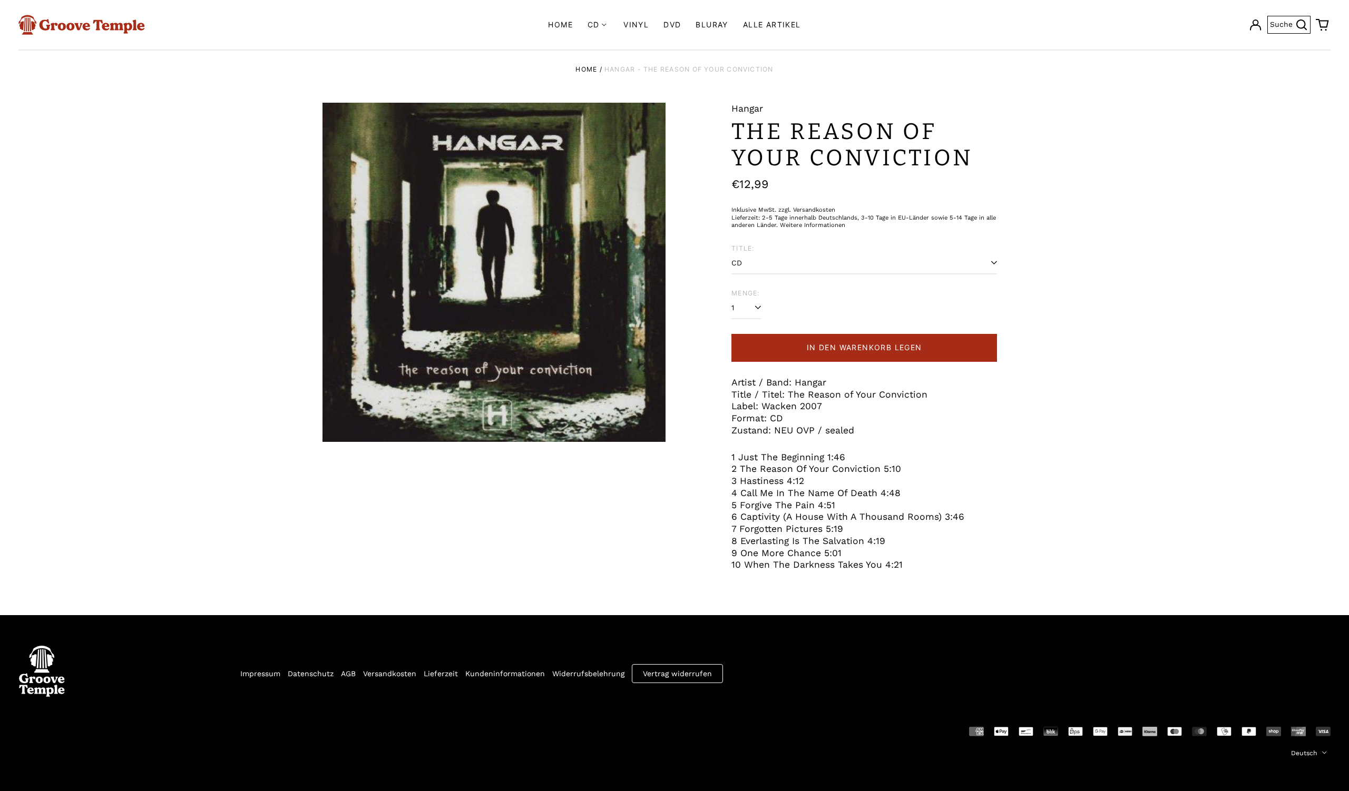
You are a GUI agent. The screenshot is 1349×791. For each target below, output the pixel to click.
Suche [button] (1290, 23)
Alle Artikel (772, 24)
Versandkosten (389, 673)
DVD (672, 24)
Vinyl (636, 24)
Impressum (260, 673)
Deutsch (1305, 753)
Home (560, 24)
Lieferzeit (441, 673)
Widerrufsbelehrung (588, 673)
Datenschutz (311, 673)
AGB (348, 673)
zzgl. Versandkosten (806, 209)
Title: (742, 248)
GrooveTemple (67, 730)
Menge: (745, 293)
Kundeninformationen (505, 673)
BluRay (712, 24)
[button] (1322, 24)
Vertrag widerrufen (677, 673)
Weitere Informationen (812, 225)
